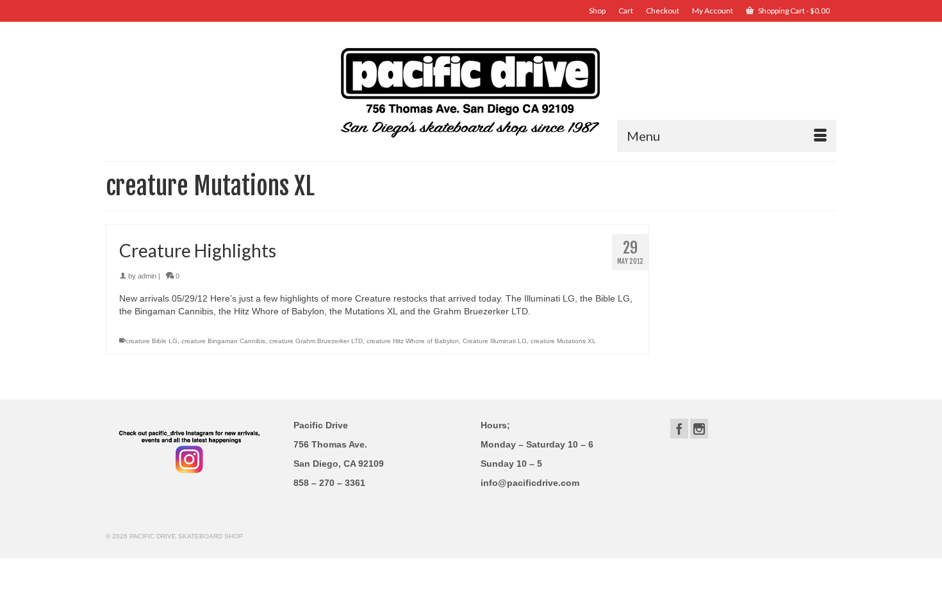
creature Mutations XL (563, 340)
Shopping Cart (793, 10)
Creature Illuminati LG (495, 340)
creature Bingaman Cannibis (223, 340)
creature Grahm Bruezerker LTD (316, 340)
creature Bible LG (152, 340)
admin (147, 276)
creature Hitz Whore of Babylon (413, 340)
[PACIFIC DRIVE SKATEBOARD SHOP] (471, 91)
